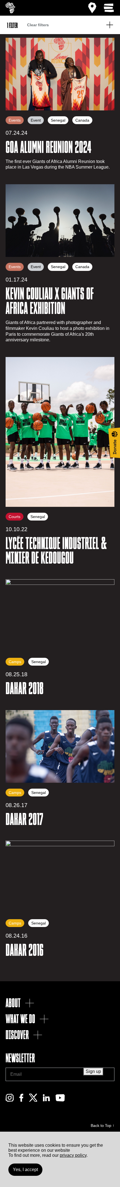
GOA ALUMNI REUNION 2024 (48, 147)
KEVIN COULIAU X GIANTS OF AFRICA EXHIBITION (50, 301)
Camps (15, 661)
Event (36, 120)
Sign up (93, 1071)
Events (15, 120)
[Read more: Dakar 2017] (60, 746)
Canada (82, 120)
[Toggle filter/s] (110, 25)
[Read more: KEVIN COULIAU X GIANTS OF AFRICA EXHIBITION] (60, 220)
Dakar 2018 (25, 688)
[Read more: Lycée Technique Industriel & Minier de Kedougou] (60, 432)
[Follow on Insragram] (10, 1100)
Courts (14, 516)
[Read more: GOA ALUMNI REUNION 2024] (60, 74)
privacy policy (73, 1155)
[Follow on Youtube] (60, 1100)
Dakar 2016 (25, 950)
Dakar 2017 (24, 819)
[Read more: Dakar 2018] (60, 615)
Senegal (58, 120)
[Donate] (114, 442)
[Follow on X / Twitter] (33, 1100)
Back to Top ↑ (102, 1125)
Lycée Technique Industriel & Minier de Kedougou (56, 550)
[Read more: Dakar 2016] (60, 877)
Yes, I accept (25, 1169)
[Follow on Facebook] (21, 1100)
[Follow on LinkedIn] (46, 1100)
